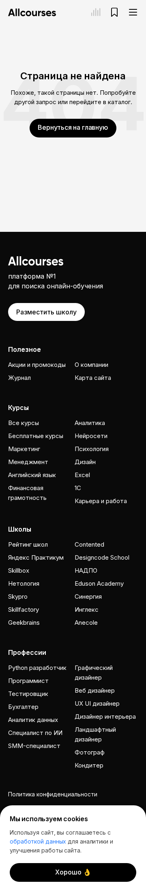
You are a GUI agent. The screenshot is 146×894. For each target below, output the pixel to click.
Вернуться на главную (73, 127)
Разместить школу (46, 312)
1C (78, 488)
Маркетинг (24, 449)
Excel (82, 475)
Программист (28, 681)
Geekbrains (24, 622)
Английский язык (32, 475)
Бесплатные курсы (35, 436)
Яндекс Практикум (36, 557)
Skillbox (18, 570)
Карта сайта (93, 378)
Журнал (19, 378)
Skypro (18, 596)
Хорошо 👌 (73, 872)
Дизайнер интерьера (105, 716)
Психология (92, 449)
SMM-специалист (34, 746)
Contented (89, 544)
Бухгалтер (23, 707)
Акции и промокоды (37, 365)
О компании (91, 365)
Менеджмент (28, 462)
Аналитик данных (33, 720)
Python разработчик (37, 668)
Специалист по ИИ (35, 733)
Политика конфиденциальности (52, 794)
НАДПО (86, 570)
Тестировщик (28, 694)
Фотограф (90, 752)
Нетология (23, 583)
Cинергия (88, 596)
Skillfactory (23, 609)
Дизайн (85, 462)
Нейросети (91, 436)
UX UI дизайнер (97, 703)
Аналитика (90, 423)
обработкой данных (38, 841)
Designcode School (102, 557)
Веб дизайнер (95, 690)
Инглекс (87, 609)
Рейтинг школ (28, 544)
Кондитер (89, 765)
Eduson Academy (99, 583)
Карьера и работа (101, 501)
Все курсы (23, 423)
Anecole (86, 622)
